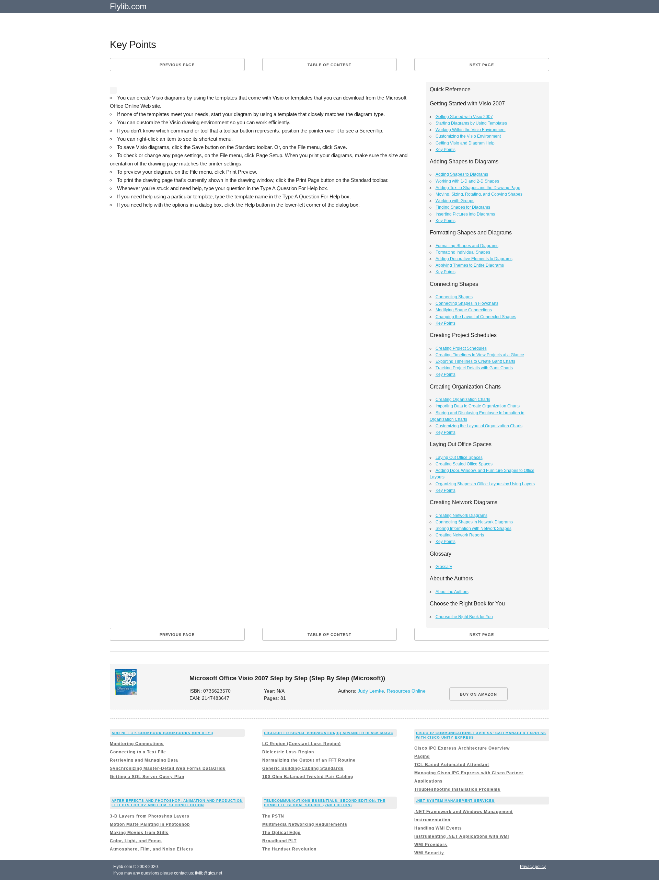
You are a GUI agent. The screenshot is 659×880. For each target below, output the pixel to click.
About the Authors (452, 591)
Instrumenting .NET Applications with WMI (461, 836)
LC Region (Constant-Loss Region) (301, 743)
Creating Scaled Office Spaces (464, 464)
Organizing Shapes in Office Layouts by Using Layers (485, 484)
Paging (422, 756)
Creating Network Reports (460, 535)
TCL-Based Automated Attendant (451, 764)
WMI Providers (430, 844)
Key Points (445, 149)
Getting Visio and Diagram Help (465, 143)
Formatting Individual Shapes (463, 252)
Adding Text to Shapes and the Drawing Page (478, 187)
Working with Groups (455, 200)
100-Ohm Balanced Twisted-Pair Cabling (307, 776)
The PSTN (273, 816)
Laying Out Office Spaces (459, 457)
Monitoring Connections (137, 743)
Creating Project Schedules (461, 348)
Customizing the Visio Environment (468, 136)
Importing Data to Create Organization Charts (478, 406)
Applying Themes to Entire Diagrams (470, 265)
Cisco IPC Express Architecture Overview (462, 748)
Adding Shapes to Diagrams (462, 174)
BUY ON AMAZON (478, 694)
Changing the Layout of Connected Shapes (476, 316)
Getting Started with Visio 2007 (464, 116)
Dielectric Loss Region (288, 752)
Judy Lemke (371, 691)
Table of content (329, 65)
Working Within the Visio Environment (471, 129)
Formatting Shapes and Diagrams (467, 245)
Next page (482, 65)
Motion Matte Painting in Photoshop (150, 824)
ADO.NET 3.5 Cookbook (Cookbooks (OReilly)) (162, 733)
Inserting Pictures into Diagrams (465, 214)
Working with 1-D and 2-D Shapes (467, 181)
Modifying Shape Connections (464, 310)
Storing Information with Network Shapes (473, 528)
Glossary (444, 566)
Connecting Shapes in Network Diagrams (474, 522)
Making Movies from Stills (139, 832)
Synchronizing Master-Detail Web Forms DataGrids (168, 768)
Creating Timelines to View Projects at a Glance (480, 354)
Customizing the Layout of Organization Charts (479, 426)
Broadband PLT (279, 840)
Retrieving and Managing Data (144, 760)
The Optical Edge (281, 832)
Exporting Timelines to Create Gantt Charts (475, 361)
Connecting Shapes (454, 296)
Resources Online (406, 691)
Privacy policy (533, 866)
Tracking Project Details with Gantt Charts (474, 368)
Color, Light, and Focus (136, 840)
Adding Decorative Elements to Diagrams (474, 258)
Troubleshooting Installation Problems (457, 789)
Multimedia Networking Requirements (304, 824)
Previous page (177, 65)
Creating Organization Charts (463, 399)
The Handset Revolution (289, 849)
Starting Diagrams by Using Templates (471, 123)
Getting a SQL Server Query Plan (147, 776)
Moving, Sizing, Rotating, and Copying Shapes (479, 194)
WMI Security (429, 852)
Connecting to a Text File (138, 752)
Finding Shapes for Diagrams (463, 207)
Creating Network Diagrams (461, 515)
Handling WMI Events (438, 828)
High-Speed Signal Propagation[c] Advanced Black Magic (328, 733)
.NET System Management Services (455, 800)
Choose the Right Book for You (464, 616)
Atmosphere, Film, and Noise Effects (151, 849)
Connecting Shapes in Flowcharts (467, 303)
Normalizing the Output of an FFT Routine (309, 760)
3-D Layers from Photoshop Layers (149, 816)
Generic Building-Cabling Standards (303, 768)
